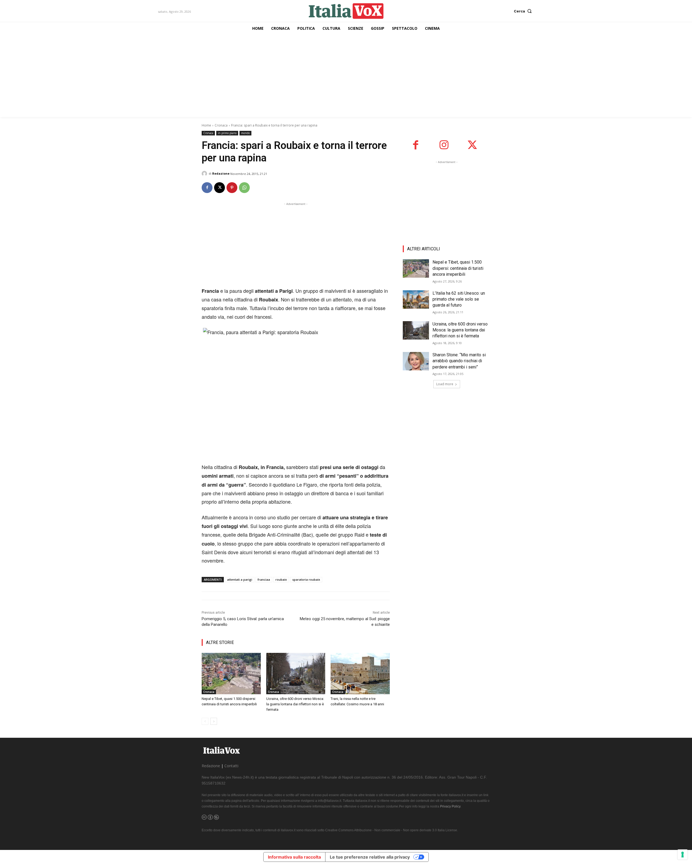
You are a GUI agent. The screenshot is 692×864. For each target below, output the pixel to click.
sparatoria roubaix (306, 579)
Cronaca (221, 125)
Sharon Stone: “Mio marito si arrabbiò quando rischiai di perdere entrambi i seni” (459, 361)
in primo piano (227, 133)
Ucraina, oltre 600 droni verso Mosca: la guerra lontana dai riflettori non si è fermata (295, 704)
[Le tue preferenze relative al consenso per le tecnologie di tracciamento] (682, 854)
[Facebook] (207, 187)
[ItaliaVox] (346, 11)
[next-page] (213, 721)
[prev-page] (205, 721)
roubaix (281, 579)
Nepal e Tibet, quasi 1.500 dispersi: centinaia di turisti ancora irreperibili (457, 268)
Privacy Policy (450, 806)
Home (206, 125)
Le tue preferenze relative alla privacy (370, 857)
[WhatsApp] (244, 187)
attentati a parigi (239, 579)
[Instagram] (444, 145)
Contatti (231, 765)
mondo (245, 133)
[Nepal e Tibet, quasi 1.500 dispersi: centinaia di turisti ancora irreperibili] (231, 673)
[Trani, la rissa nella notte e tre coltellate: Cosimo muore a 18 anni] (360, 673)
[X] (219, 187)
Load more (444, 384)
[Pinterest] (232, 187)
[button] (524, 11)
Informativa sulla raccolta (294, 857)
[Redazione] (205, 173)
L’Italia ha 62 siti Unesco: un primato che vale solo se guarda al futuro (458, 299)
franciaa (264, 579)
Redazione (220, 173)
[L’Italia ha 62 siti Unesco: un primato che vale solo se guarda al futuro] (416, 299)
